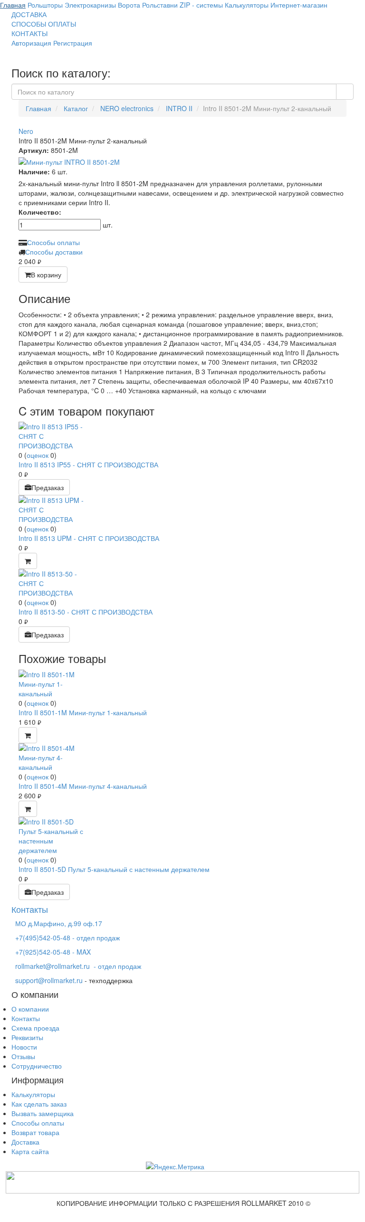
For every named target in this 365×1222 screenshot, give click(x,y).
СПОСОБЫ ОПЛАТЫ (43, 23)
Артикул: (34, 150)
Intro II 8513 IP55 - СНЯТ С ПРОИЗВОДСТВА (88, 464)
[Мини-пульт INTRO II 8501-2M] (182, 162)
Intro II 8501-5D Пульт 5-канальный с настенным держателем (114, 869)
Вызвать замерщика (42, 1113)
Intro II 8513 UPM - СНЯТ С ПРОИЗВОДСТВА (89, 538)
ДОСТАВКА (29, 14)
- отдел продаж (78, 966)
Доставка (25, 1141)
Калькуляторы (33, 1094)
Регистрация (72, 42)
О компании (30, 1009)
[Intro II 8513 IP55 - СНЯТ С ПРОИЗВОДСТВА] (54, 435)
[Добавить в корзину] (28, 561)
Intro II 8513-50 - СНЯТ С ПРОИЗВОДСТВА (86, 611)
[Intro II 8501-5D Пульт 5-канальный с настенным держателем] (54, 834)
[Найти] (345, 92)
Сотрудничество (36, 1065)
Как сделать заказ (39, 1103)
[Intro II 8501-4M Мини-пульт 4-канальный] (54, 756)
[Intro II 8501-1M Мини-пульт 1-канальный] (54, 682)
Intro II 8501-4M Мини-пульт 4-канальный (83, 786)
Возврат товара (35, 1132)
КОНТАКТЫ (29, 33)
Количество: (40, 212)
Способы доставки (54, 251)
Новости (24, 1046)
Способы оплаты (53, 242)
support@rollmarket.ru (49, 980)
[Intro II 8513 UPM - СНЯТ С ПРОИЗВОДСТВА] (54, 508)
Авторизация (31, 42)
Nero (26, 131)
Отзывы (23, 1056)
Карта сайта (30, 1151)
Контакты (25, 1018)
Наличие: (34, 171)
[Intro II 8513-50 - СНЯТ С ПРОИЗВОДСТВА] (54, 582)
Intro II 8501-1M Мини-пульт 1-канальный (83, 712)
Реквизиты (27, 1037)
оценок (37, 455)
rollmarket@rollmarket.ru (52, 966)
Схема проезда (35, 1028)
